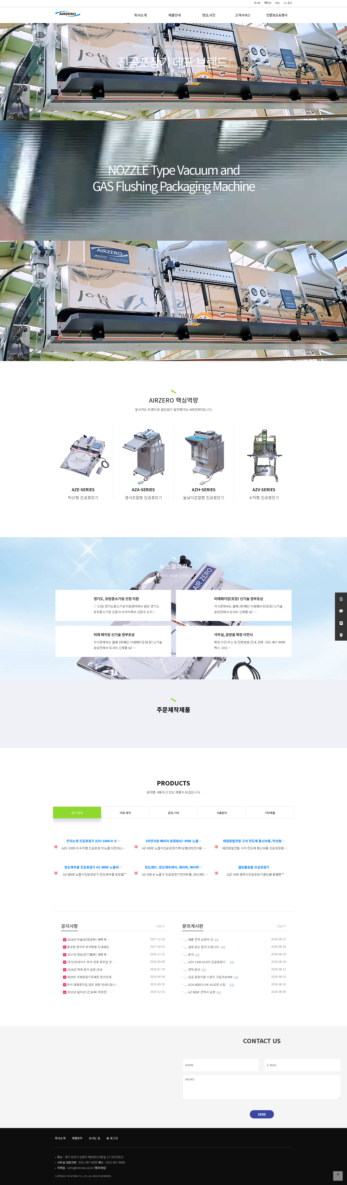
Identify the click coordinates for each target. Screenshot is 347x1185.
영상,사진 (208, 15)
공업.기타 (173, 813)
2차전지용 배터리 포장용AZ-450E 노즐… (173, 840)
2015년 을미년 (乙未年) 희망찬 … (88, 992)
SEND (262, 1114)
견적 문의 (194, 969)
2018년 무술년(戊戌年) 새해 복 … (88, 939)
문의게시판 (192, 926)
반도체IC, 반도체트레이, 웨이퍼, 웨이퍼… (173, 867)
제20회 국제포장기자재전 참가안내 (88, 977)
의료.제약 (125, 813)
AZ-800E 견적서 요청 (201, 992)
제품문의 (77, 1138)
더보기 (160, 926)
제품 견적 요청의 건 (200, 939)
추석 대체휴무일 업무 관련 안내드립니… (92, 984)
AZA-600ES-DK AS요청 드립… (208, 984)
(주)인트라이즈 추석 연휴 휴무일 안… (90, 962)
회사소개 (140, 15)
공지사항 (69, 926)
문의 (191, 954)
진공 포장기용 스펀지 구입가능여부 (210, 977)
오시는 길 (94, 1138)
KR (258, 2)
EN (269, 2)
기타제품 (270, 813)
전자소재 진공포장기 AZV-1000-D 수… (93, 840)
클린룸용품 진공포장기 (253, 867)
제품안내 (174, 15)
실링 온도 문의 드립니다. (203, 947)
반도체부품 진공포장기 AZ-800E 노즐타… (93, 867)
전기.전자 (77, 813)
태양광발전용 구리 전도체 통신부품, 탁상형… (254, 840)
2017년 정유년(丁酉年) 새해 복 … (88, 954)
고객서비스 (243, 15)
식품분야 (221, 813)
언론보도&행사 (277, 15)
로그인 (113, 1138)
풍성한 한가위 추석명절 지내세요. (88, 947)
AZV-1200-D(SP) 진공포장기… (208, 962)
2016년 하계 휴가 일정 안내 (84, 969)
